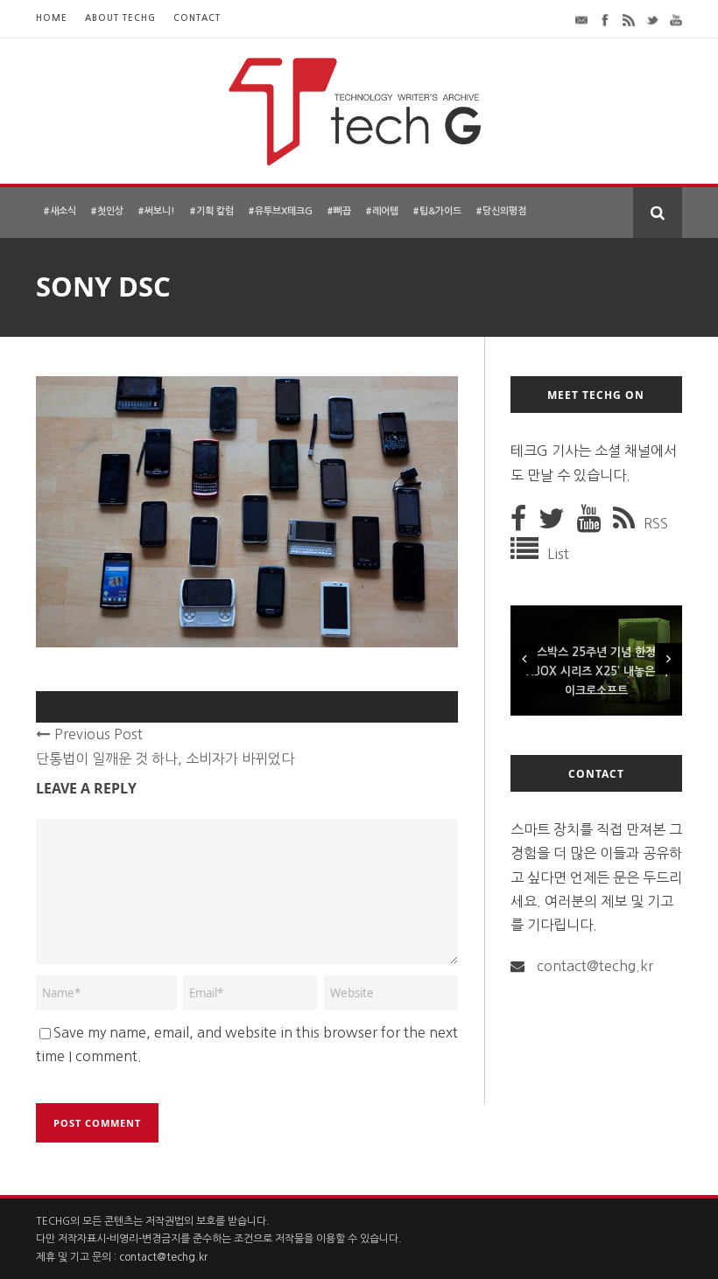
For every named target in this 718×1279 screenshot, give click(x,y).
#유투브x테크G (280, 211)
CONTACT (197, 18)
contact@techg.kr (595, 966)
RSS (656, 523)
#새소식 (59, 211)
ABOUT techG (120, 18)
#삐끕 (339, 211)
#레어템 (381, 211)
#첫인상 (106, 211)
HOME (51, 18)
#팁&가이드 (436, 211)
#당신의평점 (500, 211)
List (558, 554)
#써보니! (156, 211)
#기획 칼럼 (211, 211)
